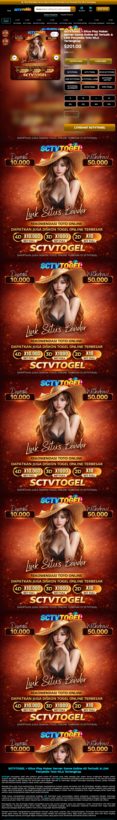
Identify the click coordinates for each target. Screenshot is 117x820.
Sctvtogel (6, 777)
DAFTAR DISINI (76, 61)
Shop (9, 11)
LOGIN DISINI (100, 61)
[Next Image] (56, 57)
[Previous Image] (14, 57)
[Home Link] (22, 9)
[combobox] (52, 9)
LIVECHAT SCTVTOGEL (89, 127)
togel (58, 778)
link (45, 796)
